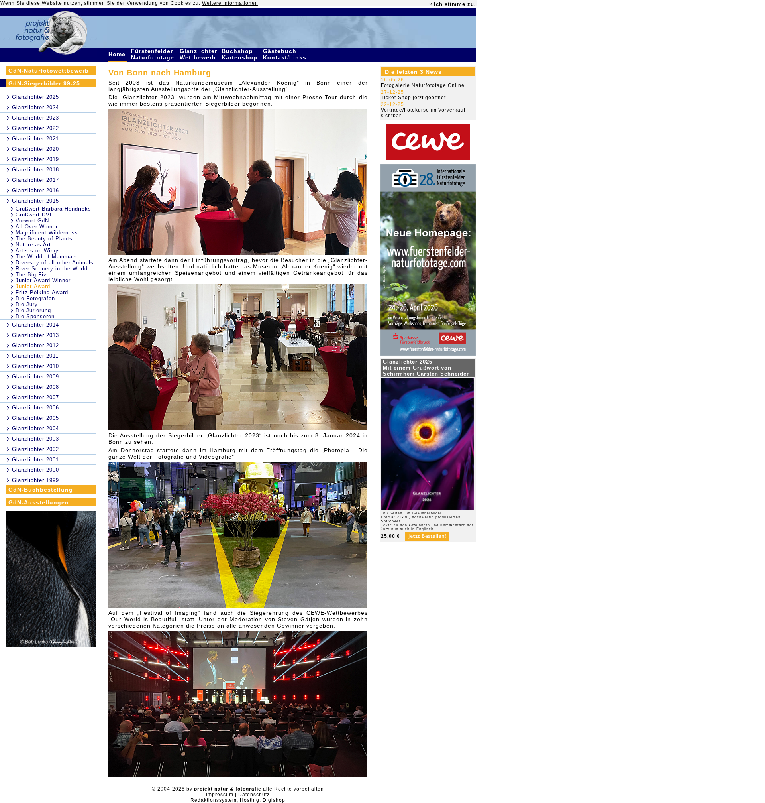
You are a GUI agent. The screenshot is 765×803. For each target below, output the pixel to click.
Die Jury (27, 304)
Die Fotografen (35, 298)
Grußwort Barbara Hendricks (53, 209)
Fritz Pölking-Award (42, 292)
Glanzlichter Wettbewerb (199, 54)
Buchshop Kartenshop (240, 54)
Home (118, 54)
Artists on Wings (38, 251)
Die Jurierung (33, 310)
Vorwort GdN (32, 221)
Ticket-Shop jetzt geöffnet (413, 97)
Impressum (219, 794)
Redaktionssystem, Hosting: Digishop (237, 800)
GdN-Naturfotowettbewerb (48, 70)
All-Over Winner (37, 227)
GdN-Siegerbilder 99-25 (44, 83)
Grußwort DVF (34, 215)
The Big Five (33, 275)
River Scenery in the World (52, 269)
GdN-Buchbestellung (40, 489)
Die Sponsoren (35, 316)
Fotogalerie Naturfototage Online (423, 85)
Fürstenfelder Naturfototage (153, 54)
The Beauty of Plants (44, 239)
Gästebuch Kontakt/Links (285, 54)
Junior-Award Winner (43, 280)
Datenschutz (254, 794)
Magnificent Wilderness (47, 233)
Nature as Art (33, 245)
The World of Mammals (46, 257)
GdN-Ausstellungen (38, 502)
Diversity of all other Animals (55, 263)
